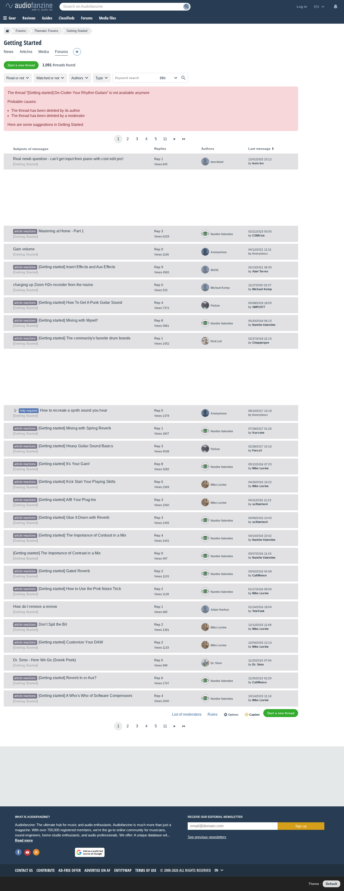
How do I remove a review (35, 607)
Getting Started (25, 164)
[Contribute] (77, 52)
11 (165, 139)
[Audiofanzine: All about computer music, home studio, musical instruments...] (29, 6)
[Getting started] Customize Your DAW (71, 642)
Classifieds (66, 18)
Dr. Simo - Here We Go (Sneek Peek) (44, 660)
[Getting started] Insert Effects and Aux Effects (77, 267)
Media (43, 52)
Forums (21, 31)
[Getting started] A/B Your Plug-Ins (67, 500)
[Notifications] (335, 6)
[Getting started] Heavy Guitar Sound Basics (76, 446)
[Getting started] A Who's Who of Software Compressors (85, 696)
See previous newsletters (207, 837)
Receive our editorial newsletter (215, 817)
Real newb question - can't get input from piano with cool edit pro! (68, 159)
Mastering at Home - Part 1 (61, 231)
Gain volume (24, 249)
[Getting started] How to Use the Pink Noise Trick (80, 589)
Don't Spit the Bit (53, 624)
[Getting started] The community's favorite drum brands (85, 338)
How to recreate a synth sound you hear (73, 410)
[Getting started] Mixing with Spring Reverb (75, 428)
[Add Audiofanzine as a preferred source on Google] (90, 852)
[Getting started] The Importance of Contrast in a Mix (82, 535)
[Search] (186, 7)
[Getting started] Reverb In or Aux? (68, 678)
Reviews (28, 18)
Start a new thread (21, 65)
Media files (107, 18)
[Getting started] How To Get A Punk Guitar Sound (80, 303)
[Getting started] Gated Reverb (64, 571)
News (9, 52)
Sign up (301, 826)
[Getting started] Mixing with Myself (68, 320)
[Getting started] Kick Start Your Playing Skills (77, 482)
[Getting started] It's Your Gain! (64, 464)
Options (233, 714)
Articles (26, 52)
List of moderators (186, 714)
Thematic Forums (46, 31)
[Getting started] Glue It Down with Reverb (74, 517)
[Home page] (7, 30)
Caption (254, 714)
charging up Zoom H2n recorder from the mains (53, 285)
